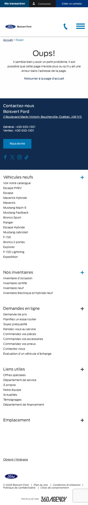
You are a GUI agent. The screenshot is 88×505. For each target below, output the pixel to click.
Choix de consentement (55, 488)
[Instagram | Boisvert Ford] (19, 157)
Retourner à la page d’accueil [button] (44, 78)
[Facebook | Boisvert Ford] (5, 157)
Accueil (8, 40)
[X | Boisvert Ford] (12, 157)
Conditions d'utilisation (67, 485)
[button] (14, 3)
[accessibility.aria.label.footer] (54, 499)
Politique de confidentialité (19, 488)
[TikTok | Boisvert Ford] (26, 157)
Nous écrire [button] (17, 143)
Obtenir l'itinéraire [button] (15, 459)
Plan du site (41, 485)
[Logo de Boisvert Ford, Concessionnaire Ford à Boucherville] (22, 26)
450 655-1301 (25, 127)
